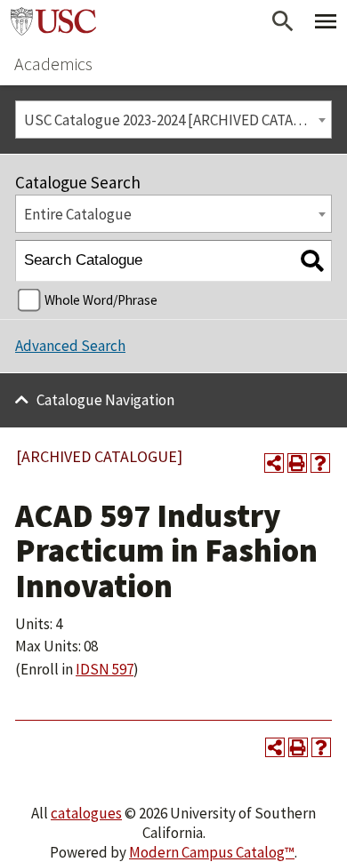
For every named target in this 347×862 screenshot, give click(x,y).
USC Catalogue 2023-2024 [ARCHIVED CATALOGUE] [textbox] (177, 120)
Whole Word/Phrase (100, 299)
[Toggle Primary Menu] (325, 21)
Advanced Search (70, 345)
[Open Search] (283, 21)
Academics (53, 63)
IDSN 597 (104, 669)
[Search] (312, 261)
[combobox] (173, 119)
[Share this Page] (274, 463)
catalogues (86, 813)
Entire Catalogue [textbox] (78, 214)
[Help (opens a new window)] (320, 463)
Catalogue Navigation (105, 400)
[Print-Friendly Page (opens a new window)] (297, 463)
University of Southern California (53, 21)
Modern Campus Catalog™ (212, 852)
